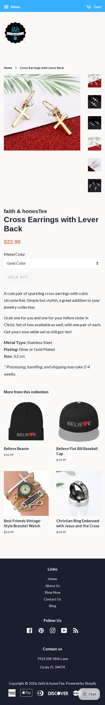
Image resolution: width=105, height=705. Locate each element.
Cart (97, 7)
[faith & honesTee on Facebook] (29, 631)
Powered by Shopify (81, 683)
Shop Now (52, 592)
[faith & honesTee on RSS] (75, 631)
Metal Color (14, 254)
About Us (52, 586)
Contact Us (52, 599)
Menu (15, 7)
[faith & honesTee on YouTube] (64, 631)
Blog (52, 606)
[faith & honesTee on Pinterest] (41, 631)
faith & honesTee (51, 683)
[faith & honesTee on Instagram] (52, 631)
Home (8, 68)
